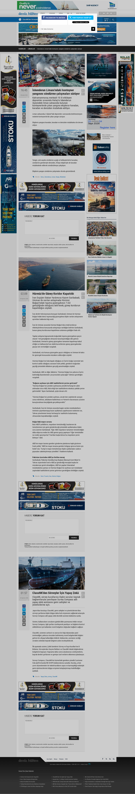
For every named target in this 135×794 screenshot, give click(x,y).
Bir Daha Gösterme (47, 29)
